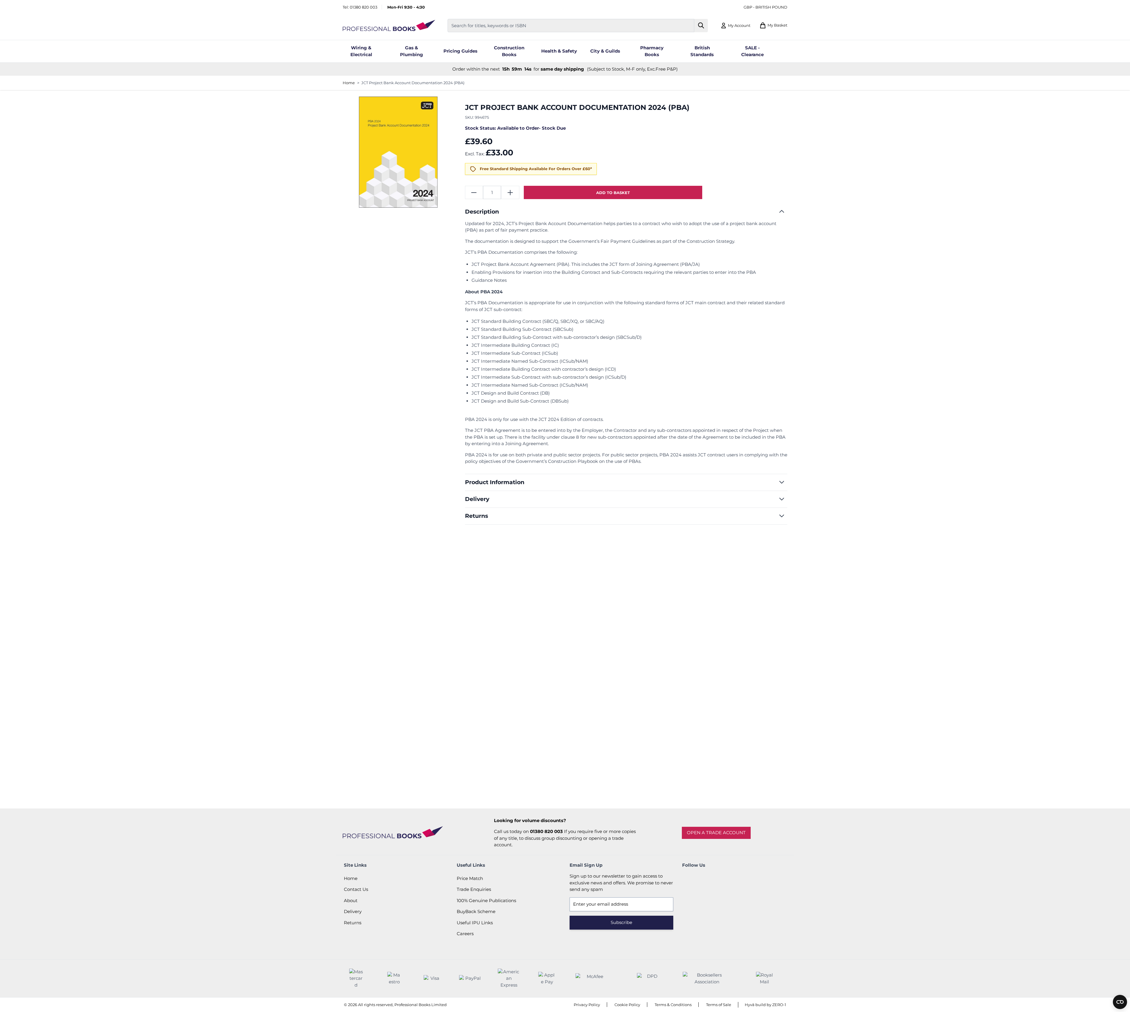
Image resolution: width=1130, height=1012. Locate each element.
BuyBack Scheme (476, 911)
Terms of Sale (718, 1004)
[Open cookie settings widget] (1120, 1002)
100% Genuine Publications (486, 900)
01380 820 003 (363, 7)
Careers (465, 933)
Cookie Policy (627, 1004)
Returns (352, 922)
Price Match (470, 878)
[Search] (701, 25)
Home (349, 82)
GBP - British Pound (765, 7)
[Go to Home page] (389, 25)
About (350, 900)
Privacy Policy (587, 1004)
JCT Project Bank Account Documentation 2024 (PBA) (412, 82)
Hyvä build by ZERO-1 (765, 1004)
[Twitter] (704, 879)
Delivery (353, 911)
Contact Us (356, 889)
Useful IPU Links (475, 922)
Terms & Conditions (673, 1004)
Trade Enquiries (474, 889)
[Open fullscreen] (398, 152)
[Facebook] (688, 879)
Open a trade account (716, 832)
